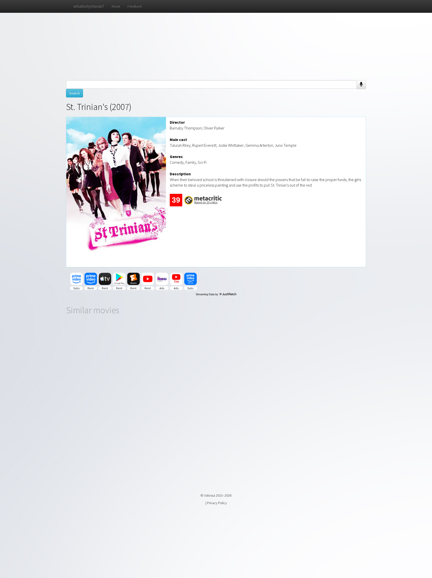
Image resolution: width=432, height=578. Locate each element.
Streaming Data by (207, 294)
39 (176, 200)
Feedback (135, 6)
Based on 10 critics (206, 202)
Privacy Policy (217, 503)
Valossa (209, 495)
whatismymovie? (89, 6)
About (116, 6)
